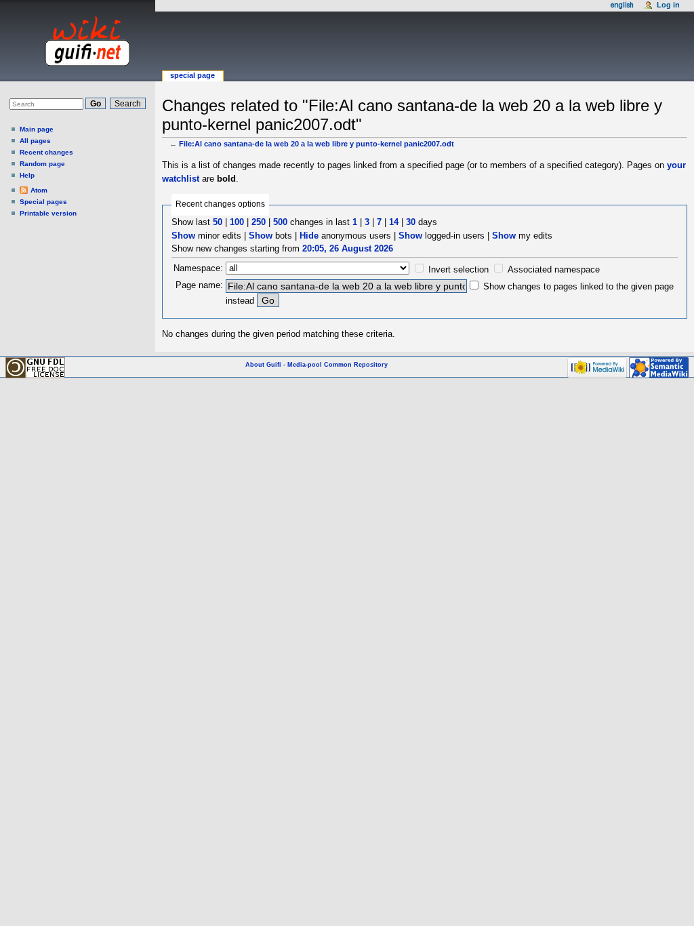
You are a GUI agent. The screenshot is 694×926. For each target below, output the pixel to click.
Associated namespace (554, 269)
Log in (668, 5)
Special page (192, 75)
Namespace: (198, 268)
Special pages (43, 201)
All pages (35, 140)
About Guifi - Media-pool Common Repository (316, 364)
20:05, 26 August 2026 (347, 248)
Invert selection (458, 269)
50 (217, 222)
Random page (42, 163)
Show (183, 235)
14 (394, 222)
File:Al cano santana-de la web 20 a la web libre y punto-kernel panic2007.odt (316, 144)
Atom (38, 190)
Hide (309, 235)
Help (27, 175)
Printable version (48, 213)
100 (237, 222)
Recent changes (46, 152)
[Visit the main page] (74, 40)
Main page (37, 129)
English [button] (622, 5)
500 (280, 222)
